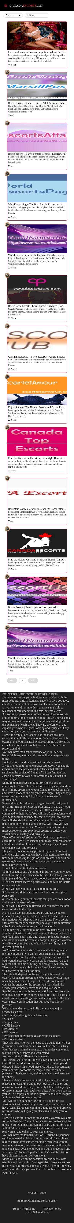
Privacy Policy (52, 1208)
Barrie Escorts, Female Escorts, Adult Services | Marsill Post (40, 103)
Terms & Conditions (37, 1212)
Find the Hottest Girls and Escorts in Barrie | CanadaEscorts (40, 559)
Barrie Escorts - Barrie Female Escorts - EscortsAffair (37, 153)
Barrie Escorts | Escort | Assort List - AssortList (33, 607)
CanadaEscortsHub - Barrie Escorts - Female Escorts (36, 356)
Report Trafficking (24, 1208)
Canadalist (26, 5)
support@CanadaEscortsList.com (37, 1200)
